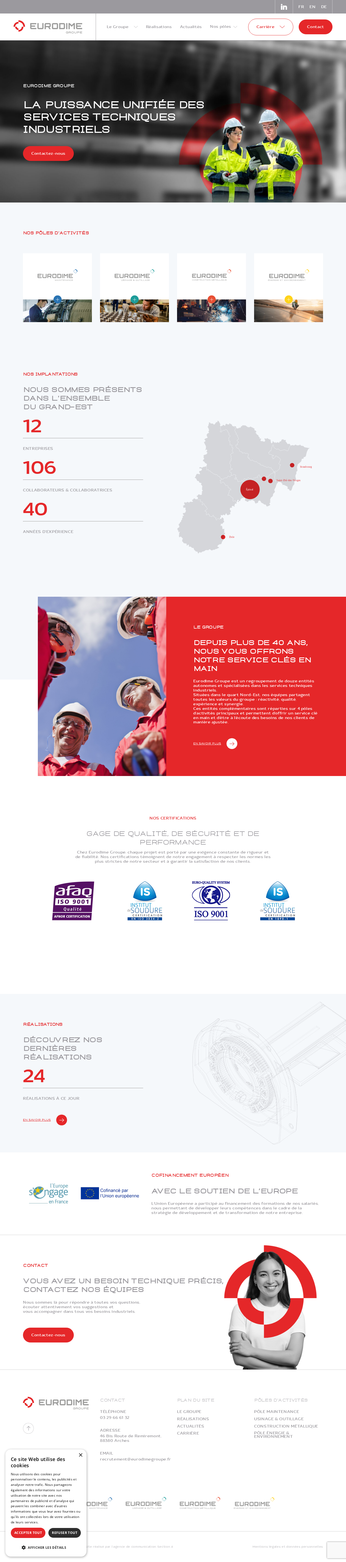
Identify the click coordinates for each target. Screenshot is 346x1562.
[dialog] (45, 1503)
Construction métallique (286, 1426)
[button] (46, 1547)
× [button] (80, 1455)
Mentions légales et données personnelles (287, 1547)
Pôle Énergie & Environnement (273, 1434)
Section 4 (165, 1547)
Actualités (190, 1426)
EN (312, 7)
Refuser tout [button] (64, 1532)
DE (324, 7)
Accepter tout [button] (28, 1532)
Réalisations (193, 1419)
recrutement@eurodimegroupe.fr (135, 1459)
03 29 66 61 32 (114, 1417)
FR (301, 7)
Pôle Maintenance (276, 1411)
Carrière (188, 1433)
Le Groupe (189, 1411)
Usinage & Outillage (279, 1419)
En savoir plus (207, 743)
